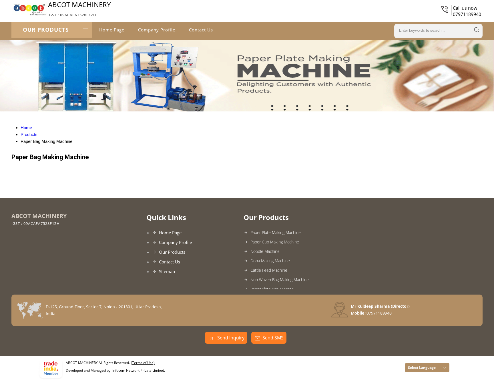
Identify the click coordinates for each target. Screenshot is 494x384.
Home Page (111, 30)
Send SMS (273, 338)
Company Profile (156, 30)
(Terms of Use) (143, 362)
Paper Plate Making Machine (275, 232)
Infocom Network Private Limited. (138, 370)
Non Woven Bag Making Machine (279, 279)
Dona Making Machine (270, 260)
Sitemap (167, 271)
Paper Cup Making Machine (274, 242)
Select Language (422, 367)
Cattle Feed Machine (268, 270)
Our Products (46, 29)
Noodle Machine (265, 251)
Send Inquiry (230, 338)
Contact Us (201, 30)
